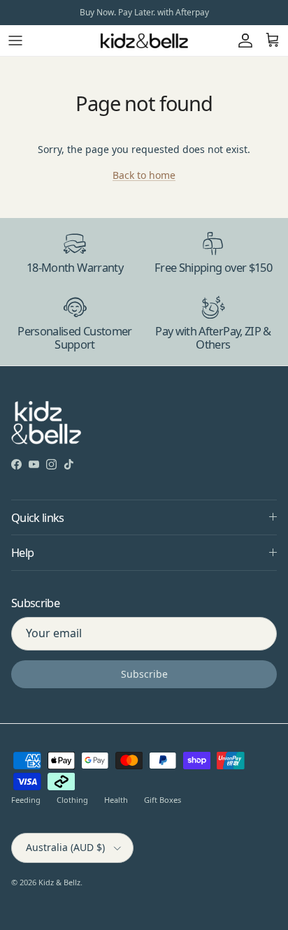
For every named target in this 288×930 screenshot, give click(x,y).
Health (116, 799)
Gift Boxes (162, 799)
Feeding (26, 799)
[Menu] (15, 40)
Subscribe (144, 674)
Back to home (144, 175)
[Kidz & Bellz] (144, 40)
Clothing (72, 799)
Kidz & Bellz (59, 882)
